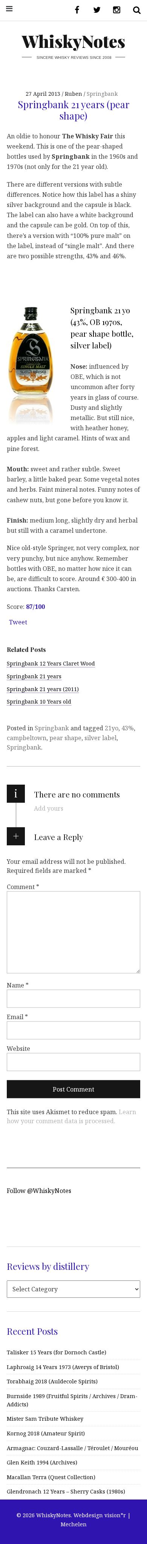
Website (18, 1048)
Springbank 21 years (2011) (43, 689)
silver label (100, 738)
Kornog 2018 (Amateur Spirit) (46, 1433)
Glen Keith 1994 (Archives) (42, 1462)
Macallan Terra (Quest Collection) (51, 1477)
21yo (111, 728)
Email (17, 1017)
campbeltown (26, 738)
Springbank (102, 93)
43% (127, 728)
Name (18, 985)
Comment (23, 886)
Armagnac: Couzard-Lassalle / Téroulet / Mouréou (72, 1448)
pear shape (65, 738)
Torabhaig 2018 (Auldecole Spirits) (52, 1381)
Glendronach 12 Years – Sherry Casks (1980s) (66, 1491)
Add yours (48, 808)
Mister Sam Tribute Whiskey (45, 1418)
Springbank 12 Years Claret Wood (51, 663)
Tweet (18, 622)
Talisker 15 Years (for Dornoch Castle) (56, 1352)
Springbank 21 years (34, 676)
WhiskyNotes (73, 41)
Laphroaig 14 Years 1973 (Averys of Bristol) (63, 1367)
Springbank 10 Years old (39, 701)
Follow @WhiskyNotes (39, 1191)
